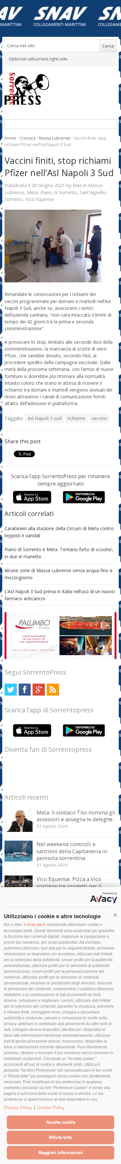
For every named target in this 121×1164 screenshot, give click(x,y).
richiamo (76, 418)
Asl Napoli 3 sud (44, 418)
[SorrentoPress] (60, 88)
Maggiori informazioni (60, 1152)
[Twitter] (10, 690)
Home (10, 138)
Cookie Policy (51, 1107)
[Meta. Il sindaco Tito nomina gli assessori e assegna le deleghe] (19, 830)
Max (77, 185)
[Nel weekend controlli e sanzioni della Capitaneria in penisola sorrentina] (19, 860)
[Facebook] (25, 690)
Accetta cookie (60, 1122)
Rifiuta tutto (60, 1137)
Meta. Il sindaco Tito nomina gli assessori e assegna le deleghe (76, 816)
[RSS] (53, 690)
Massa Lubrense (54, 138)
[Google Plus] (39, 690)
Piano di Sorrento (58, 192)
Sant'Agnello (93, 192)
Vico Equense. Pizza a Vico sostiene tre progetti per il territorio (69, 886)
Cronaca (27, 138)
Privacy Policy (18, 1107)
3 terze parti (34, 924)
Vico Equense (39, 199)
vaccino (99, 418)
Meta (32, 192)
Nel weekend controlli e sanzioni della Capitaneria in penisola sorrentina (71, 851)
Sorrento (14, 199)
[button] (115, 915)
